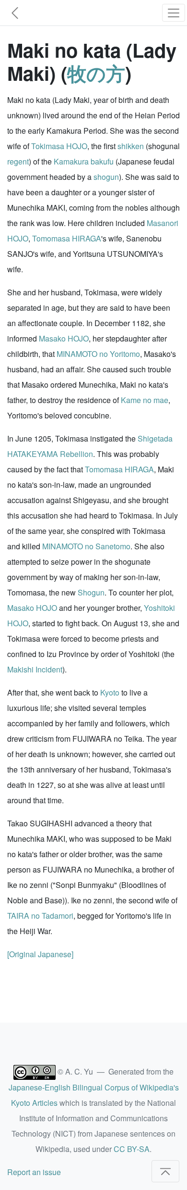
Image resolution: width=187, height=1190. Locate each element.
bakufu (102, 161)
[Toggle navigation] (173, 13)
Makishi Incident (34, 669)
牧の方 (96, 73)
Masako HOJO (64, 338)
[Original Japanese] (40, 954)
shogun (106, 176)
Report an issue (34, 1171)
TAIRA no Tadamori (40, 915)
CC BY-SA (132, 1148)
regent (18, 161)
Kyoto (109, 692)
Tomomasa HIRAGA (66, 238)
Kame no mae (144, 399)
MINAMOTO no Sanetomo (86, 546)
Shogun (91, 592)
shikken (130, 146)
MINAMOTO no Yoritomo (98, 353)
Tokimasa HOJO (59, 146)
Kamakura (71, 161)
